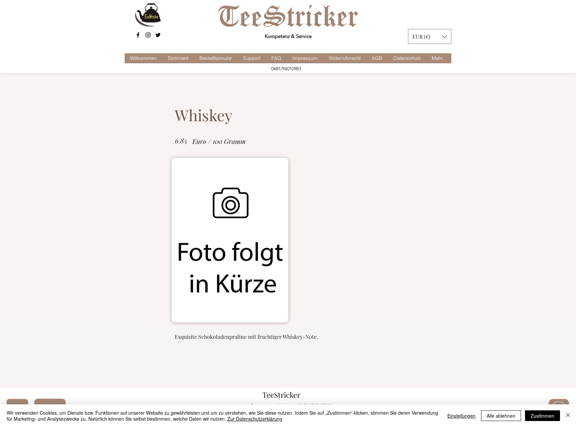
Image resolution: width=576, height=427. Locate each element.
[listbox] (429, 36)
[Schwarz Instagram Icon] (148, 35)
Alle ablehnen (501, 415)
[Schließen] (568, 416)
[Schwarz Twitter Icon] (158, 35)
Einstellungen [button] (461, 415)
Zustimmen (542, 415)
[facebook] (138, 35)
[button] (429, 36)
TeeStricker (281, 395)
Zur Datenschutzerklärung (254, 418)
